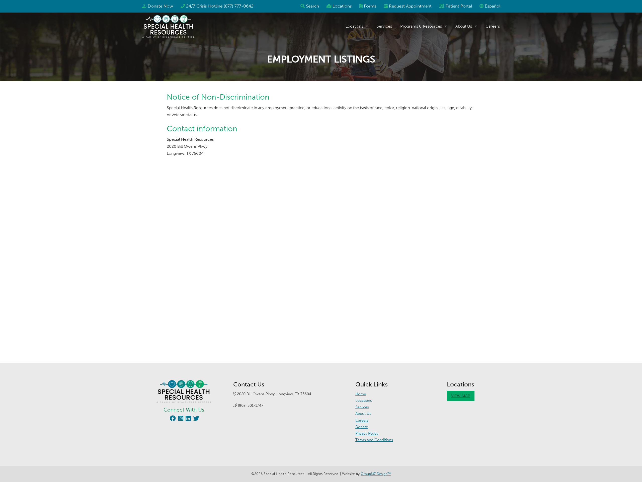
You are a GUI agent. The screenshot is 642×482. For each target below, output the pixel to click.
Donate (361, 427)
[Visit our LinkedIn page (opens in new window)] (187, 419)
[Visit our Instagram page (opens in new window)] (180, 419)
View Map (460, 395)
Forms (370, 6)
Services (384, 26)
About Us (463, 26)
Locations (342, 6)
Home (360, 394)
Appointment (410, 6)
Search (312, 6)
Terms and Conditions (374, 440)
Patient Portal (459, 6)
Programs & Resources (421, 26)
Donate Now (160, 6)
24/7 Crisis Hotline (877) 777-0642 (220, 6)
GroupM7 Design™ (376, 474)
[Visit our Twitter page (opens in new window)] (195, 419)
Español (492, 6)
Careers (493, 26)
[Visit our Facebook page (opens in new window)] (172, 419)
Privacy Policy (366, 433)
